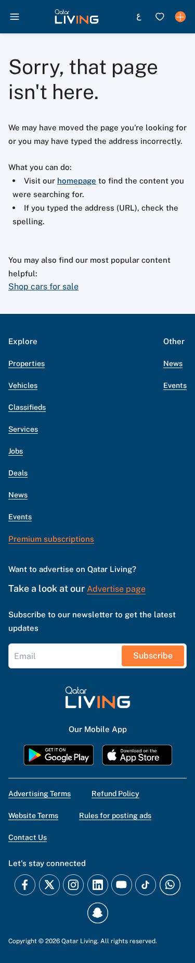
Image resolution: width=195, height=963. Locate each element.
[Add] (180, 16)
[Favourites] (159, 16)
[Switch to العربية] (138, 16)
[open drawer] (14, 16)
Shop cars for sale (43, 286)
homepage (76, 180)
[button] (77, 16)
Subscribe (153, 656)
